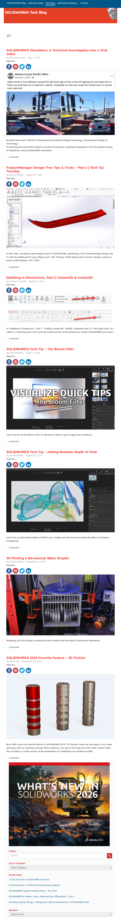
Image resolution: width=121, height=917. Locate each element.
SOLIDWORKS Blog (16, 3)
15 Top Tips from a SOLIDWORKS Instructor (29, 880)
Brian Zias (14, 661)
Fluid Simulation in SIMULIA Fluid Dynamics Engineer (34, 885)
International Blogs (67, 3)
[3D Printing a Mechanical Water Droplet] (60, 601)
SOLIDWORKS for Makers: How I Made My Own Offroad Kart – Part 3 (42, 897)
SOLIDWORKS (16, 175)
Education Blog (35, 3)
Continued (14, 157)
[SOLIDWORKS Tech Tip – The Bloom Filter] (60, 394)
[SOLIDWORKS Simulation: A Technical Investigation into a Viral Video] (60, 99)
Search (109, 855)
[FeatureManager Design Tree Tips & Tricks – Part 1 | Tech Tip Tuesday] (60, 214)
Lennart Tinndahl (18, 281)
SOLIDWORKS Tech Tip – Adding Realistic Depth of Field (51, 452)
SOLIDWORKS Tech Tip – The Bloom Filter (40, 349)
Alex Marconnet (17, 58)
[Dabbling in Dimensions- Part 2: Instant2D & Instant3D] (60, 305)
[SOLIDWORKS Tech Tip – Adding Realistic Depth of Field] (60, 496)
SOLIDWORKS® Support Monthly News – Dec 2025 (33, 891)
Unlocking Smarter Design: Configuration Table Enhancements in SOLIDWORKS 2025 (49, 902)
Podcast (84, 3)
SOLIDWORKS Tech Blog (26, 12)
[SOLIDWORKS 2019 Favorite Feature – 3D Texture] (60, 703)
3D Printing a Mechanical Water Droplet (37, 558)
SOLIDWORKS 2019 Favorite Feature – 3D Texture (45, 658)
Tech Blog (50, 3)
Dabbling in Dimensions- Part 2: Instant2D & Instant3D (49, 277)
